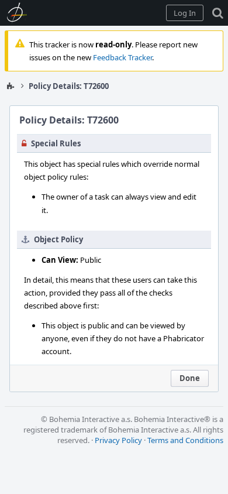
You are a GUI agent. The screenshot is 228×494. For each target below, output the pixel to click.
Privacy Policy (118, 440)
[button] (184, 13)
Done (189, 378)
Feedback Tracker (122, 57)
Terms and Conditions (185, 440)
